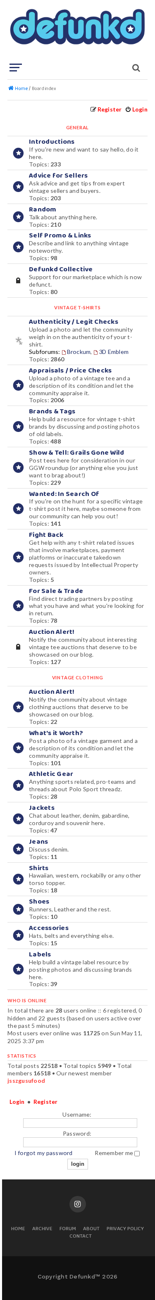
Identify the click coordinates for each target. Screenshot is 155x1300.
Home (18, 1229)
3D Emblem (114, 351)
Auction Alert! (52, 632)
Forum (68, 1229)
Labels (40, 954)
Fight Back (46, 535)
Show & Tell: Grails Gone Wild (76, 452)
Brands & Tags (52, 411)
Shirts (39, 868)
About (91, 1229)
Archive (42, 1229)
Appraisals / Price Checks (70, 370)
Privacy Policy (125, 1229)
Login (17, 1101)
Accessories (49, 928)
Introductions (51, 141)
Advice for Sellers (58, 175)
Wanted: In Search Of (64, 494)
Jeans (38, 841)
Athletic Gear (51, 774)
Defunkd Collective (61, 269)
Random (43, 209)
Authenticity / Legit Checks (73, 321)
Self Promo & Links (60, 235)
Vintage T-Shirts (77, 307)
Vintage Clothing (77, 677)
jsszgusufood (26, 1080)
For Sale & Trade (56, 591)
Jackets (42, 808)
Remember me (114, 1152)
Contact (80, 1236)
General (77, 127)
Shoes (39, 901)
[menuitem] (136, 109)
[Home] (77, 31)
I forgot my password (43, 1152)
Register (45, 1101)
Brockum (79, 351)
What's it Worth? (56, 733)
